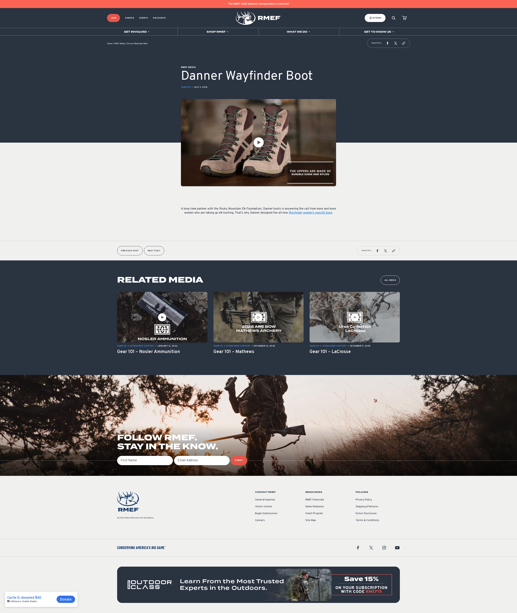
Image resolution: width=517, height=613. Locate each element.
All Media (390, 280)
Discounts (159, 18)
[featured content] (258, 585)
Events (143, 18)
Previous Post (130, 251)
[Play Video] (258, 142)
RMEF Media (119, 43)
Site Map (310, 520)
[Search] (393, 18)
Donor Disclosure (366, 513)
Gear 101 (186, 87)
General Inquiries (265, 499)
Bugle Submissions (266, 513)
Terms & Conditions (367, 520)
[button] (388, 43)
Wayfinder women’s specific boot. (311, 213)
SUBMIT (239, 460)
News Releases (314, 506)
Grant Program (314, 513)
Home (109, 43)
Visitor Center (263, 506)
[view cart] (404, 18)
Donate (129, 18)
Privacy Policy (364, 499)
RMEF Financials (314, 499)
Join (113, 18)
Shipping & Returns (367, 506)
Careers (260, 520)
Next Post (154, 251)
